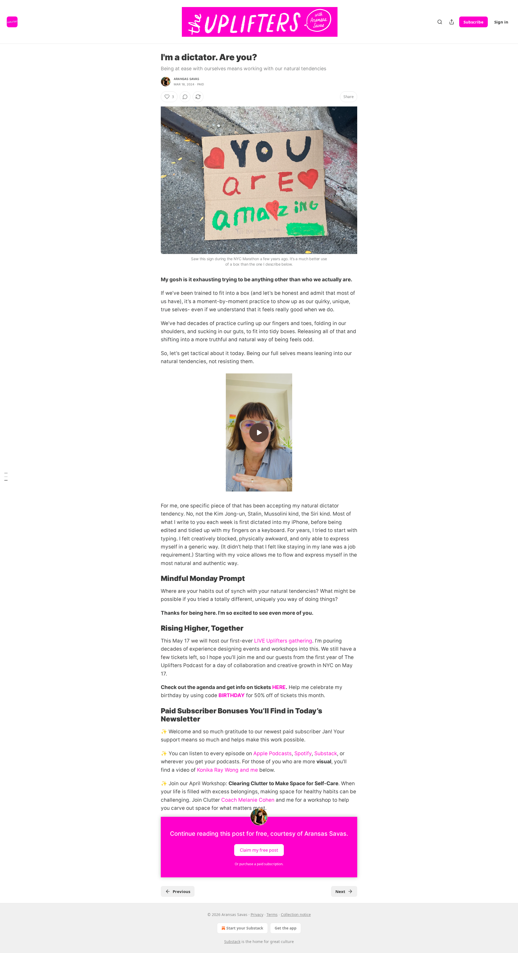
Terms (272, 914)
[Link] (153, 578)
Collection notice (296, 914)
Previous (181, 891)
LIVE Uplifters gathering (283, 641)
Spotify (302, 753)
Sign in (501, 22)
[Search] (439, 21)
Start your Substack (244, 928)
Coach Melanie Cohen (247, 800)
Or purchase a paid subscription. (259, 864)
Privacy (257, 914)
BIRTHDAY (232, 695)
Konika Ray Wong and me (227, 770)
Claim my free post (259, 850)
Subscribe (473, 22)
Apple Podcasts (272, 753)
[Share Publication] (451, 21)
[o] (259, 432)
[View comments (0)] (185, 96)
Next (340, 891)
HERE (279, 687)
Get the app (286, 928)
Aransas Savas (186, 79)
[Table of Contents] (6, 477)
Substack (325, 753)
